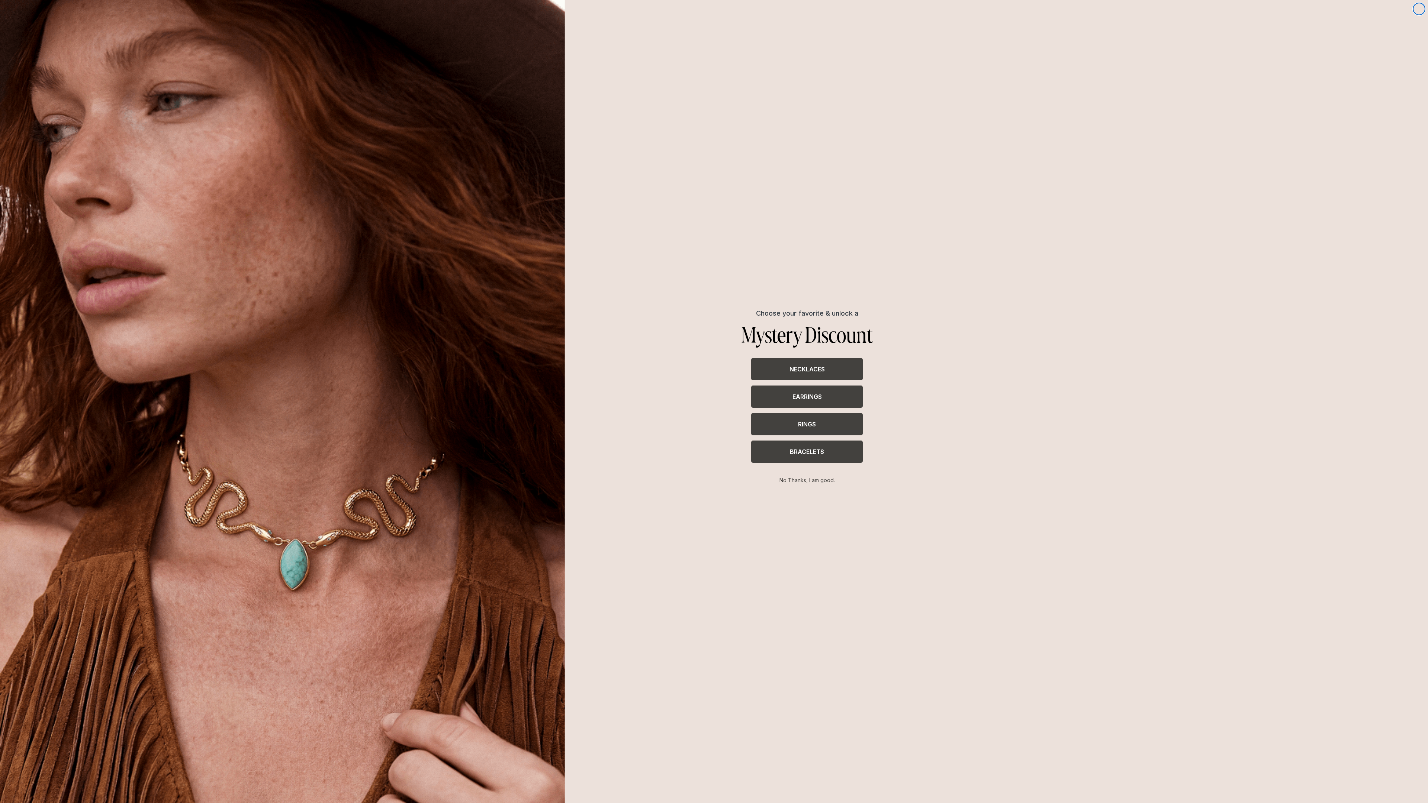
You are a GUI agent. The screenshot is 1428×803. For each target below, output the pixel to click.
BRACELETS (807, 451)
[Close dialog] (1419, 9)
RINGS (807, 424)
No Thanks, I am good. (807, 480)
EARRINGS (807, 396)
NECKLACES (807, 369)
